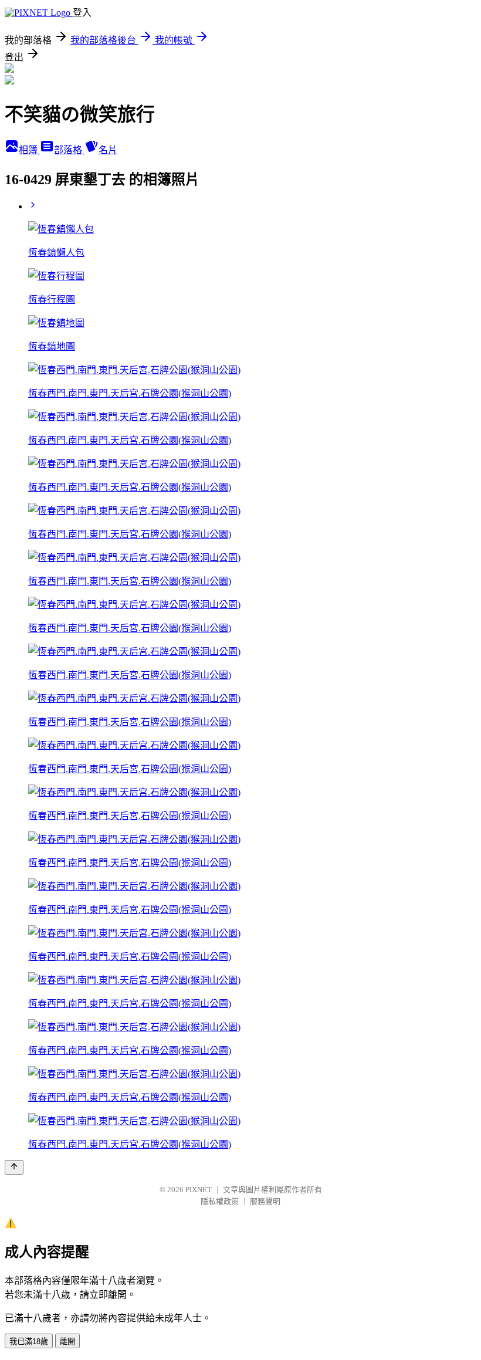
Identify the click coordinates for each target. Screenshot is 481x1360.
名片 (108, 150)
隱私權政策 (220, 1201)
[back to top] (14, 1167)
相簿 (29, 150)
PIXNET (198, 1189)
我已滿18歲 (28, 1341)
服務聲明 (265, 1201)
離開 (67, 1341)
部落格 (69, 150)
